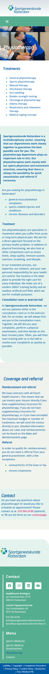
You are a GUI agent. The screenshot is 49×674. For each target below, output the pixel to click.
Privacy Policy (11, 668)
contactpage (39, 514)
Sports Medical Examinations (14, 647)
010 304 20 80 (26, 511)
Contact (10, 657)
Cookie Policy (26, 668)
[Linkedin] (28, 585)
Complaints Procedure (35, 665)
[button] (7, 21)
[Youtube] (38, 585)
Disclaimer (40, 668)
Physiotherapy (14, 652)
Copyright (17, 665)
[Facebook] (9, 585)
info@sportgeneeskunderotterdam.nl (25, 620)
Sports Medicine (15, 641)
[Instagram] (19, 585)
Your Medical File (25, 671)
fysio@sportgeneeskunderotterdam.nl (25, 623)
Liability (6, 665)
